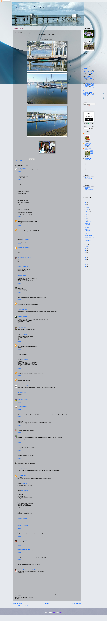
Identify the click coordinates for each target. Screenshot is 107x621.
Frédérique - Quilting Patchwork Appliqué (24, 569)
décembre (87, 205)
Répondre (19, 171)
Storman (53, 612)
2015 (86, 261)
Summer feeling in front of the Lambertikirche (89, 169)
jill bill (19, 168)
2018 (86, 255)
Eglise (89, 84)
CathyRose (19, 229)
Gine (18, 327)
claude (19, 540)
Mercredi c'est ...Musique (89, 237)
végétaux (90, 79)
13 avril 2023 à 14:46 (27, 385)
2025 (86, 200)
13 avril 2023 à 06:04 (24, 229)
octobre (87, 209)
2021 (86, 250)
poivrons (91, 135)
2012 (86, 266)
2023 (86, 204)
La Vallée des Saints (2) (89, 232)
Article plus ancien (77, 603)
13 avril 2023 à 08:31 (22, 302)
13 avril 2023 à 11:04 (22, 352)
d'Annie (40, 139)
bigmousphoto (20, 247)
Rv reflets (87, 227)
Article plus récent (17, 603)
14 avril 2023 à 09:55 (23, 540)
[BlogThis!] (30, 159)
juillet (87, 214)
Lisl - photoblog (87, 177)
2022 (86, 248)
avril (86, 220)
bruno (19, 378)
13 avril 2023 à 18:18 (24, 446)
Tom (18, 392)
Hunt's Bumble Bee (88, 183)
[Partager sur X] (31, 159)
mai (86, 218)
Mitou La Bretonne (21, 257)
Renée (19, 406)
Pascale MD (19, 266)
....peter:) (19, 468)
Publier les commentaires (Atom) (23, 605)
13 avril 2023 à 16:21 (24, 413)
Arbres (93, 84)
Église (91, 93)
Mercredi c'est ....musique (89, 85)
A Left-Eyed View (20, 385)
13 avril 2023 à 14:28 (23, 378)
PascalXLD (19, 344)
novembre (87, 207)
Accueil (47, 603)
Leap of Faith (88, 159)
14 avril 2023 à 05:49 (23, 518)
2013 (86, 264)
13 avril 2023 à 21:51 (24, 483)
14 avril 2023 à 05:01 (24, 490)
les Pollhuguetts (20, 475)
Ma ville (92, 82)
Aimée (19, 275)
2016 (86, 259)
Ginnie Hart (19, 525)
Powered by (86, 123)
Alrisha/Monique (20, 549)
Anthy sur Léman (87, 145)
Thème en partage (88, 71)
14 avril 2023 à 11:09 (25, 556)
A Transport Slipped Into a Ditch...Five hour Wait (89, 164)
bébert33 (19, 399)
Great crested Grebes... (89, 189)
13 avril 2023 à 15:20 (24, 399)
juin (86, 216)
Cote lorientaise (86, 93)
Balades (88, 76)
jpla (18, 352)
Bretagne (85, 68)
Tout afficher (92, 192)
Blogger (60, 612)
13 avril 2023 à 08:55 (23, 316)
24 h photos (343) (88, 240)
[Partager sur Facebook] (32, 159)
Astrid (19, 532)
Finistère (85, 81)
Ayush (19, 518)
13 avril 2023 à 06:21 (25, 239)
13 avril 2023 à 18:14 (22, 435)
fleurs (93, 74)
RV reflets (90, 91)
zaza (18, 175)
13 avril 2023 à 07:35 (27, 257)
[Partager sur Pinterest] (34, 159)
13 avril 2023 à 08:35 (23, 309)
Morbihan (86, 70)
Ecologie (86, 86)
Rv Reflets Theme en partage (22, 160)
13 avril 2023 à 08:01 (25, 266)
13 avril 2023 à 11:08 (24, 359)
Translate (91, 105)
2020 (86, 252)
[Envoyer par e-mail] (29, 159)
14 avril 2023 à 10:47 (26, 549)
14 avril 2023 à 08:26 (23, 532)
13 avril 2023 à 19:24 (24, 468)
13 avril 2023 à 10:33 (24, 344)
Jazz (88, 90)
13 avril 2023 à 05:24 (22, 175)
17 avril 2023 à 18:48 (35, 569)
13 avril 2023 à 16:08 (23, 406)
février (87, 244)
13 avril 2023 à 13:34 (27, 372)
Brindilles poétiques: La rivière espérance (91, 152)
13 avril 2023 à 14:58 (22, 392)
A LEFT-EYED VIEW (88, 158)
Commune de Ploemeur (87, 92)
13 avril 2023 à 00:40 (23, 168)
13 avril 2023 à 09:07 (22, 327)
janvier (87, 246)
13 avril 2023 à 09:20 (23, 334)
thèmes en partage (87, 77)
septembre (87, 211)
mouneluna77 (20, 556)
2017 (86, 257)
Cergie (19, 316)
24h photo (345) (88, 221)
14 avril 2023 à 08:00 (25, 525)
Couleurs (86, 87)
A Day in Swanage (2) (89, 178)
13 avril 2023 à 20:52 (26, 475)
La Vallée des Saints (88, 235)
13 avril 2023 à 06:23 (26, 247)
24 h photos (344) (88, 233)
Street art (92, 86)
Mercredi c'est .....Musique (87, 224)
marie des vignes (20, 372)
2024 (86, 202)
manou (19, 309)
